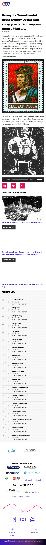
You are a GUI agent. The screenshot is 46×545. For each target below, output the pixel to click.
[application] (23, 179)
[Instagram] (23, 519)
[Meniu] (42, 4)
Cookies (34, 526)
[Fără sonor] (35, 180)
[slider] (40, 179)
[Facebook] (13, 519)
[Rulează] (5, 180)
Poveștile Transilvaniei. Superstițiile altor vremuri (22, 222)
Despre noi (11, 526)
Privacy (34, 529)
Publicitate (34, 532)
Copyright (11, 529)
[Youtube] (32, 519)
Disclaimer (11, 532)
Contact (11, 536)
